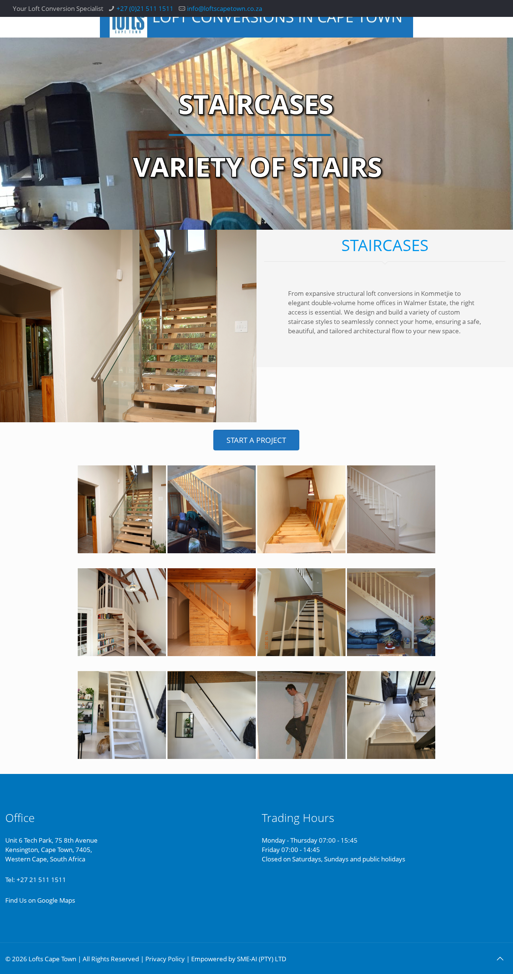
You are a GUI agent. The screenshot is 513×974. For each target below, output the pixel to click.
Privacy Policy (165, 958)
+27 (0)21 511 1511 (145, 8)
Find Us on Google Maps (40, 900)
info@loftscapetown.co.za (224, 8)
